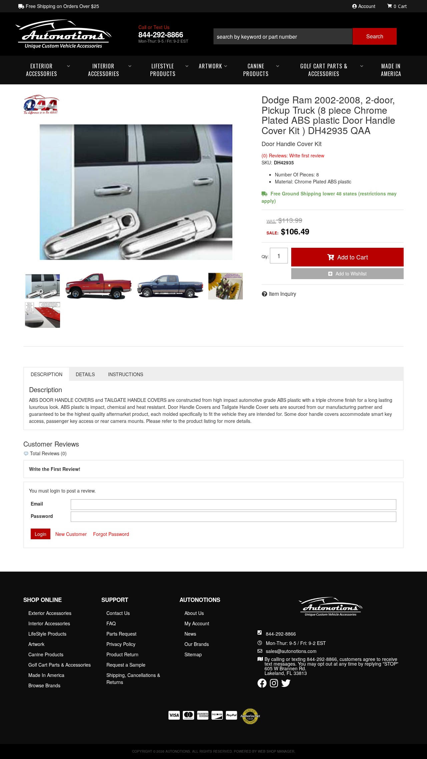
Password (42, 516)
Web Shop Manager (276, 751)
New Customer (71, 534)
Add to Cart (352, 256)
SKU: (267, 162)
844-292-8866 (281, 633)
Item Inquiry (282, 293)
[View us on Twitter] (286, 684)
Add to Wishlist (351, 273)
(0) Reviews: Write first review (293, 155)
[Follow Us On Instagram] (274, 684)
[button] (305, 34)
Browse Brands (44, 685)
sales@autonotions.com (291, 651)
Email (37, 503)
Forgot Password (111, 534)
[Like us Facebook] (262, 684)
